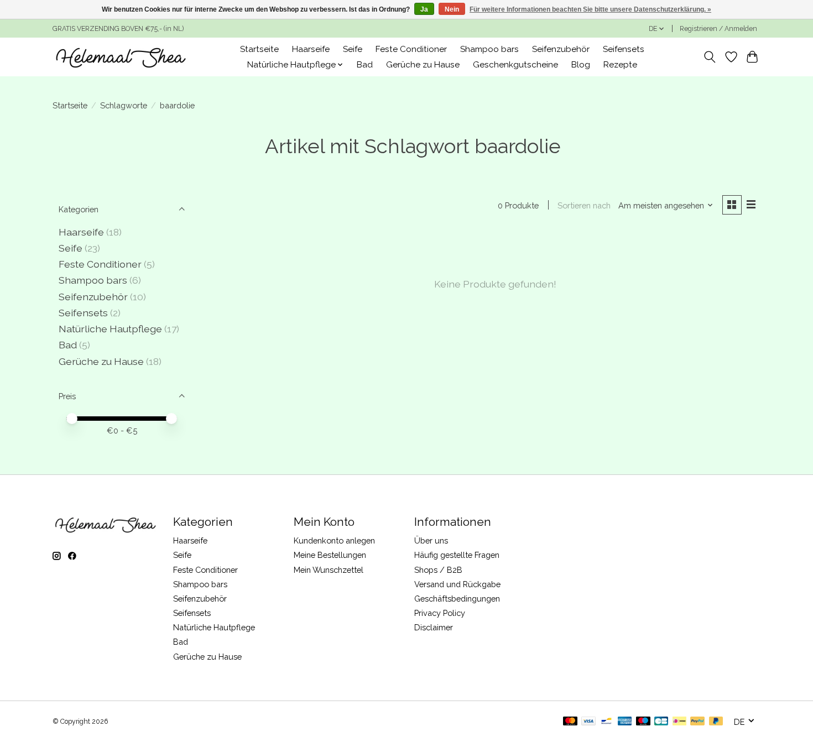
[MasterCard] (570, 722)
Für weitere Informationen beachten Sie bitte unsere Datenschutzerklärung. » (590, 9)
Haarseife (311, 49)
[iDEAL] (679, 722)
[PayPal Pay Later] (716, 722)
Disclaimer (433, 627)
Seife (352, 49)
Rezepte (620, 65)
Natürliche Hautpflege (110, 329)
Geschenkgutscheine (515, 65)
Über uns (431, 540)
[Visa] (588, 722)
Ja (424, 9)
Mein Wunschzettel (328, 569)
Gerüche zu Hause (423, 65)
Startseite (259, 49)
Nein (452, 9)
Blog (580, 65)
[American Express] (625, 722)
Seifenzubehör (561, 49)
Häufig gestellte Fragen (456, 555)
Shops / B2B (438, 569)
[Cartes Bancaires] (661, 722)
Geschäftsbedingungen (457, 598)
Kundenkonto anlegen (334, 540)
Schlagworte (123, 105)
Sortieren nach (584, 205)
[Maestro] (643, 722)
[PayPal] (697, 722)
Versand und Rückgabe (457, 584)
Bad (365, 65)
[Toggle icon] (710, 57)
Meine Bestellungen (330, 555)
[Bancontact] (606, 722)
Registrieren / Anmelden (718, 29)
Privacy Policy (439, 613)
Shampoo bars (489, 49)
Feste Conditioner (411, 49)
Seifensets (623, 49)
